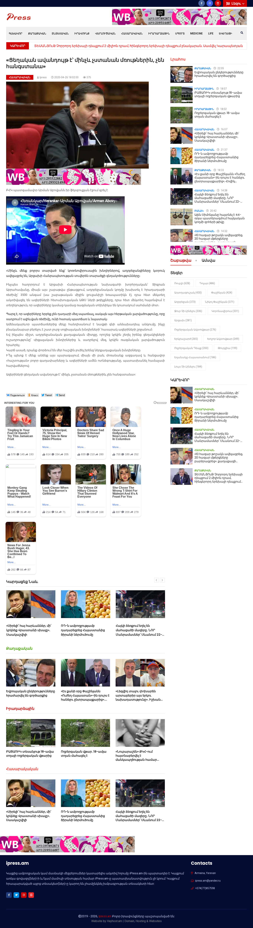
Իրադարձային (159, 33)
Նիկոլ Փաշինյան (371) (219, 301)
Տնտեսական (60, 33)
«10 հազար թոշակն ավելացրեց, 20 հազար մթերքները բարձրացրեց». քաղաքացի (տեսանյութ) (140, 632)
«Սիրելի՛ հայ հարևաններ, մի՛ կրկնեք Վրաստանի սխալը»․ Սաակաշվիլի (28, 816)
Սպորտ (180, 33)
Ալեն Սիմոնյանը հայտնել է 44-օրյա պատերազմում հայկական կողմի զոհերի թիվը (219, 218)
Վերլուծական (105, 33)
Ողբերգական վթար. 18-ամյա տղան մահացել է (83, 753)
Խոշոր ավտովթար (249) (223, 338)
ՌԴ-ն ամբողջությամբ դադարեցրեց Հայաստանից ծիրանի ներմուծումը (28, 630)
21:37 (223, 149)
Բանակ (199, 210)
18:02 (223, 109)
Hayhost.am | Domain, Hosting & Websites (134, 921)
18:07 (223, 88)
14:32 (223, 231)
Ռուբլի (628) (182, 283)
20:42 (213, 210)
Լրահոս (178, 59)
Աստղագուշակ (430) (188, 292)
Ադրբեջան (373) (185, 301)
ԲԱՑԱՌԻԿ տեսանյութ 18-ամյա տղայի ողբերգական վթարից (30, 753)
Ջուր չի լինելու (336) (188, 311)
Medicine (196, 33)
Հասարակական (132, 33)
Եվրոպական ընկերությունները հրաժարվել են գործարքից (30, 693)
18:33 (220, 170)
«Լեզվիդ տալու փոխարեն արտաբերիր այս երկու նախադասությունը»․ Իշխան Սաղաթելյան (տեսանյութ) (138, 697)
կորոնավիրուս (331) (225, 311)
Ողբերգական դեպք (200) (191, 348)
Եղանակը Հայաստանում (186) (195, 357)
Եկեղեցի (225, 33)
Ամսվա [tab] (208, 261)
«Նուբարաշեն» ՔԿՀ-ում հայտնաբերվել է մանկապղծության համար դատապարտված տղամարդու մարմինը (140, 759)
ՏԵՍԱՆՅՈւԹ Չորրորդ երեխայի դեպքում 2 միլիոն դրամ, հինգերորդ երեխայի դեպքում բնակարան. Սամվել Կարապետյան (138, 46)
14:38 (223, 190)
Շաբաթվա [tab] (180, 261)
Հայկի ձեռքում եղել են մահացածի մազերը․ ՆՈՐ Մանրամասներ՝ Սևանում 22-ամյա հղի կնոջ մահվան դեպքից (84, 635)
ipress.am (105, 916)
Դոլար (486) (207, 283)
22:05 (220, 68)
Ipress (43, 77)
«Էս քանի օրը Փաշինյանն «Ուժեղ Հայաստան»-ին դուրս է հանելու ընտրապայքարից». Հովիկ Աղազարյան (85, 697)
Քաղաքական (37, 33)
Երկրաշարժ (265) (186, 338)
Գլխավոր (15, 33)
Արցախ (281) (183, 320)
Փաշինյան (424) (221, 292)
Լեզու (237, 3)
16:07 (223, 129)
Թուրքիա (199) (227, 348)
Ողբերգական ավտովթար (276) (195, 329)
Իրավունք (81, 33)
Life (210, 33)
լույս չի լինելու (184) (188, 366)
